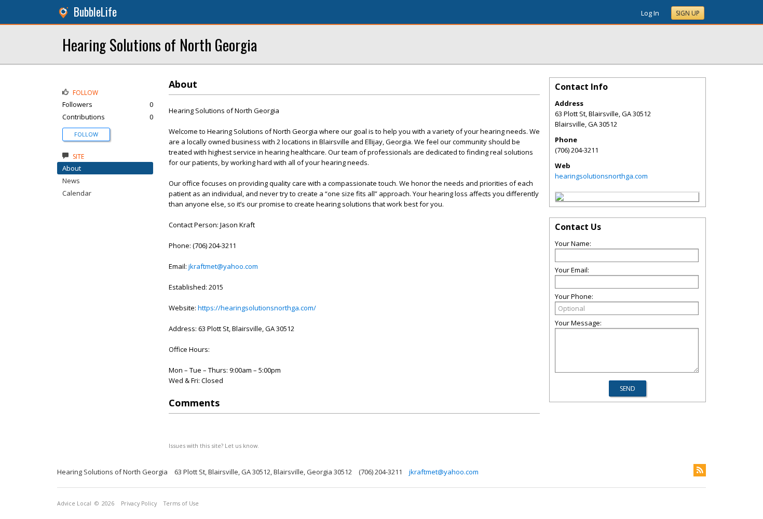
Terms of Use (181, 503)
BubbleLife (95, 12)
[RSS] (699, 470)
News (71, 180)
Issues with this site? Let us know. (214, 445)
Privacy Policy (139, 503)
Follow (86, 134)
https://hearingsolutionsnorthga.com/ (257, 307)
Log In (650, 13)
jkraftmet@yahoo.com (223, 266)
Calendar (76, 193)
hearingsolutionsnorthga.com (601, 176)
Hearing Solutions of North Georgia (159, 44)
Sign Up (688, 13)
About (71, 168)
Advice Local (74, 503)
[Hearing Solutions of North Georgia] (559, 198)
